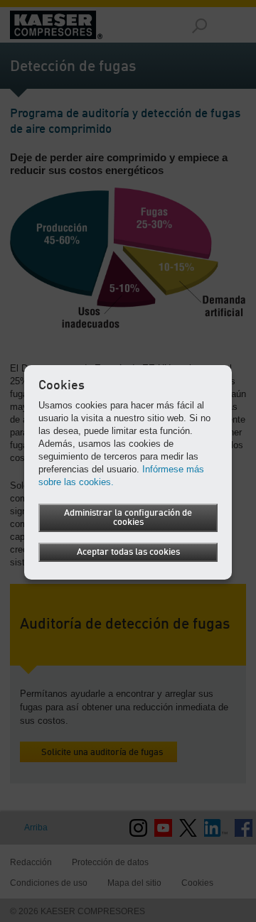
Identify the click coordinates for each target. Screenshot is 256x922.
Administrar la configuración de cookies (128, 518)
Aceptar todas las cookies (128, 552)
